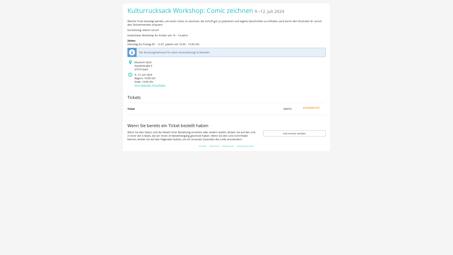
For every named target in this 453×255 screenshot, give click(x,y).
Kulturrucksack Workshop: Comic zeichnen (205, 10)
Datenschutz (228, 146)
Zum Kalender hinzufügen (150, 85)
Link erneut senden (294, 133)
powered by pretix (245, 146)
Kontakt (202, 146)
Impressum (214, 146)
